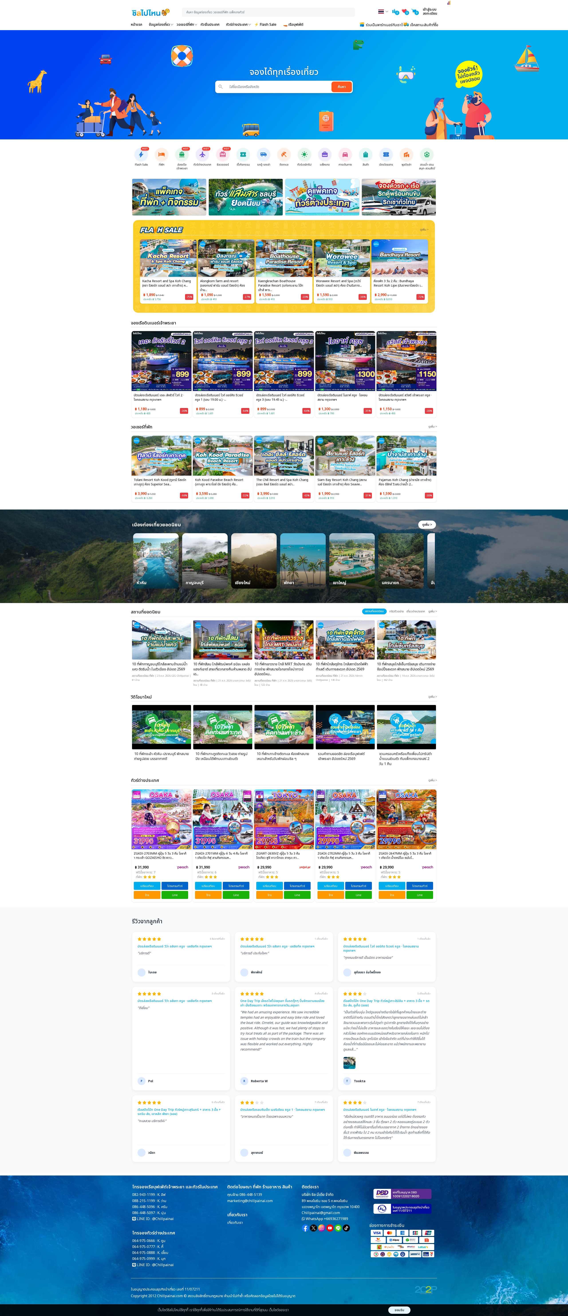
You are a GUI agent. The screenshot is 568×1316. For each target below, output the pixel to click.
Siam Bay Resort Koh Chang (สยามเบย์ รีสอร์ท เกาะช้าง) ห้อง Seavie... (281, 482)
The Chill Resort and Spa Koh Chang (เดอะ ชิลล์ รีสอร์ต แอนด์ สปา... (221, 482)
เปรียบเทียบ (147, 886)
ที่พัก (151, 676)
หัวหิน (141, 583)
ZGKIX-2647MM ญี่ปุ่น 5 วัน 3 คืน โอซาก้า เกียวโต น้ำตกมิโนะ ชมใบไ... (344, 855)
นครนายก (390, 583)
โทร (147, 895)
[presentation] (137, 197)
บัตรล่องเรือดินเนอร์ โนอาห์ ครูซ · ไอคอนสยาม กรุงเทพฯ (342, 397)
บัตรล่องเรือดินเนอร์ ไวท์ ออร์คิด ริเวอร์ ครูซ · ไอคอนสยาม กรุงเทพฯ (381, 948)
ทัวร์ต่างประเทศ (237, 24)
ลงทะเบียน (430, 14)
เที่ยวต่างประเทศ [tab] (415, 611)
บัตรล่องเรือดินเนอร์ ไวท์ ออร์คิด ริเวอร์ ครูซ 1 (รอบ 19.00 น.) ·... (219, 397)
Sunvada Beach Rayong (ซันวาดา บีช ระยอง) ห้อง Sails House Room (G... (398, 283)
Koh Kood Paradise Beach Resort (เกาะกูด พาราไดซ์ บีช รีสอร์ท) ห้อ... (158, 482)
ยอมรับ (399, 1310)
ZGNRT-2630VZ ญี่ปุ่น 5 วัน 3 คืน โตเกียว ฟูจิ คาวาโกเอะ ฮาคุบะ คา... (217, 855)
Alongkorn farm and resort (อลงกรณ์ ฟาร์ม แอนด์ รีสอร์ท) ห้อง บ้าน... (164, 285)
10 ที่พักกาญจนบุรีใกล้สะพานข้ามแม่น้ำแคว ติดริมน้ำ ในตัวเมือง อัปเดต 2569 (159, 667)
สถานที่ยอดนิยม (140, 676)
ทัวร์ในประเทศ (210, 24)
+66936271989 (336, 1219)
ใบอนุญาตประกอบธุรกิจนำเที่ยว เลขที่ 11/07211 (165, 1289)
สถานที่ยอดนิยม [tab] (374, 611)
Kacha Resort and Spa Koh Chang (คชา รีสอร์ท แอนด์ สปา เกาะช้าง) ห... (403, 482)
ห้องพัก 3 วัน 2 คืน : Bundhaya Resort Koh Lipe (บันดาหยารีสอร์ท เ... (340, 283)
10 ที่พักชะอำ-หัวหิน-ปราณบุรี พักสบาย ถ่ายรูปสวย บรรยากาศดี (161, 756)
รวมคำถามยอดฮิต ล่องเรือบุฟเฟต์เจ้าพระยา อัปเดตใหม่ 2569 (341, 756)
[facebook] (305, 1228)
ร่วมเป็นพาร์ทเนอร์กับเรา (383, 25)
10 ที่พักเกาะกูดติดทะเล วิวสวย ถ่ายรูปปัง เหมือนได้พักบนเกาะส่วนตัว (221, 756)
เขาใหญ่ (339, 583)
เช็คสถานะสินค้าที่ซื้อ (423, 25)
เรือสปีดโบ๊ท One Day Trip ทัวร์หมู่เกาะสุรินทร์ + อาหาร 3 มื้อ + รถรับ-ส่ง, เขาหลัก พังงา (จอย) (179, 1112)
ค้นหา (342, 87)
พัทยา (289, 583)
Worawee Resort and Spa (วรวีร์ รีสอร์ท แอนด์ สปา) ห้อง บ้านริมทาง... (281, 283)
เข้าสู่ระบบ (429, 10)
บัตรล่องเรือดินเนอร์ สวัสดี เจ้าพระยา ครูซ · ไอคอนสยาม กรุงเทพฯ (405, 397)
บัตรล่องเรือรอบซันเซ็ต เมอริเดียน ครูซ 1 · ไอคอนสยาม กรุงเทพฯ (282, 1110)
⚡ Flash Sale (265, 24)
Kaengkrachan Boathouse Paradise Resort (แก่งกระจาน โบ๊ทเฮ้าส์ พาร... (222, 285)
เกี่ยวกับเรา (235, 1222)
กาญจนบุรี (195, 583)
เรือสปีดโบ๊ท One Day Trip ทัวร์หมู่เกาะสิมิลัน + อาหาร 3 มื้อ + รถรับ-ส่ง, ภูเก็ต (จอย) (386, 1003)
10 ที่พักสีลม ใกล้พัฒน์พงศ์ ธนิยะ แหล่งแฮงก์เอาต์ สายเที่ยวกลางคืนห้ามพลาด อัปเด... (222, 669)
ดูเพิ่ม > (427, 524)
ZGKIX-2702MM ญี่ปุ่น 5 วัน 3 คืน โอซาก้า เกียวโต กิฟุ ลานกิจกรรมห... (282, 855)
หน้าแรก (136, 24)
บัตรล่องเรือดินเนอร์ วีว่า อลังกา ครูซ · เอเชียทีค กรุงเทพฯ (175, 946)
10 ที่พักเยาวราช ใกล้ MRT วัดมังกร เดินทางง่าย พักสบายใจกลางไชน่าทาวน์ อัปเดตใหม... (283, 669)
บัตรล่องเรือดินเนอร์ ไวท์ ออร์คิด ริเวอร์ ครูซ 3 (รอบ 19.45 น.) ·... (280, 397)
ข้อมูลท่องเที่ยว (159, 24)
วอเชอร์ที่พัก (185, 24)
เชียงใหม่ (242, 583)
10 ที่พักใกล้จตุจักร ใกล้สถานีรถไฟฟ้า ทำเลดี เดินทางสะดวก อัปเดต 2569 (342, 667)
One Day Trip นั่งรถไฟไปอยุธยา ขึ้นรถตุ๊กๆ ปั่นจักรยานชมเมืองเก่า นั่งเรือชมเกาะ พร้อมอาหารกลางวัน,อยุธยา (282, 1003)
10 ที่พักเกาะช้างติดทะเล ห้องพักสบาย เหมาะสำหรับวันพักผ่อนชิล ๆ (283, 756)
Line (175, 895)
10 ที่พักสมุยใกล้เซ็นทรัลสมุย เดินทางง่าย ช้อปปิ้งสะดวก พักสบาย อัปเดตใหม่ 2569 (406, 667)
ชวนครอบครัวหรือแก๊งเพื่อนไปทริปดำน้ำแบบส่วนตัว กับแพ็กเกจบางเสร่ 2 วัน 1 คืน (405, 759)
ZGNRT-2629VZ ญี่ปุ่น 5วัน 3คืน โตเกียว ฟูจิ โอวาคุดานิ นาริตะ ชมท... (405, 855)
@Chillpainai (163, 1219)
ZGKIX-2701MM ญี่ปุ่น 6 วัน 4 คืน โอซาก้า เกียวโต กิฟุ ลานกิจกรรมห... (160, 855)
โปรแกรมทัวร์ (174, 886)
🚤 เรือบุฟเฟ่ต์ (293, 24)
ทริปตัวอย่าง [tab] (396, 611)
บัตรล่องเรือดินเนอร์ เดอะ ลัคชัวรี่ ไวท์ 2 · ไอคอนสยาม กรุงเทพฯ (159, 397)
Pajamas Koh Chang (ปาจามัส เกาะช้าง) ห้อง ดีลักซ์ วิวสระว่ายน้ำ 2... (344, 482)
